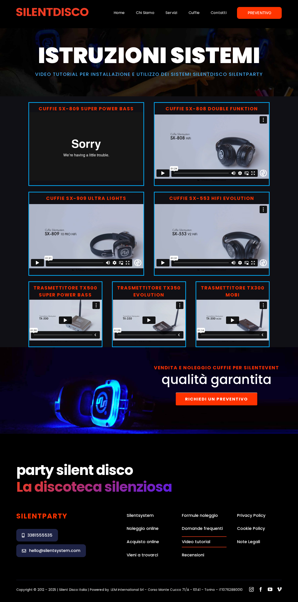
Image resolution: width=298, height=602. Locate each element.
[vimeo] (279, 589)
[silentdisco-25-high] (52, 9)
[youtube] (270, 589)
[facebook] (260, 589)
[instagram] (251, 589)
